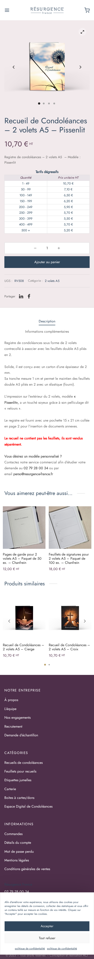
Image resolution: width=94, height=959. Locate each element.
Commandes (13, 833)
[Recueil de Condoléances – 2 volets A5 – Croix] (70, 618)
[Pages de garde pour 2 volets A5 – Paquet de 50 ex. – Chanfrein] (24, 527)
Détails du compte (17, 842)
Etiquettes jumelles (17, 780)
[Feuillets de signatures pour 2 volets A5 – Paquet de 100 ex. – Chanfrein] (70, 527)
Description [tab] (47, 321)
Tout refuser (47, 938)
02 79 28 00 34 (16, 891)
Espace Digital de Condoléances (28, 806)
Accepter (47, 926)
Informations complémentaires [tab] (47, 331)
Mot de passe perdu (19, 851)
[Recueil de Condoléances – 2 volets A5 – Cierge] (24, 618)
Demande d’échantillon (21, 735)
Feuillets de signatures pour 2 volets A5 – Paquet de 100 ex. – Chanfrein (69, 558)
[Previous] (9, 621)
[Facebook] (29, 296)
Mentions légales (16, 860)
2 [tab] (49, 664)
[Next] (85, 621)
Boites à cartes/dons (19, 797)
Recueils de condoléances (23, 762)
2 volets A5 (52, 281)
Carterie (10, 788)
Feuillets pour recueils (20, 771)
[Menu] (7, 10)
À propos (11, 699)
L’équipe (10, 708)
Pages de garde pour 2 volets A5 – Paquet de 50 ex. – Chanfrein (22, 558)
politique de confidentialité (30, 949)
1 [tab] (45, 665)
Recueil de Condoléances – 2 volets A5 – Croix (69, 647)
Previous (13, 67)
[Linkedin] (21, 296)
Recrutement (13, 726)
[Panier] (87, 10)
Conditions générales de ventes (27, 868)
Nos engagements (17, 717)
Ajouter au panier (47, 261)
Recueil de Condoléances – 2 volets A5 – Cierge (23, 647)
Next (80, 67)
